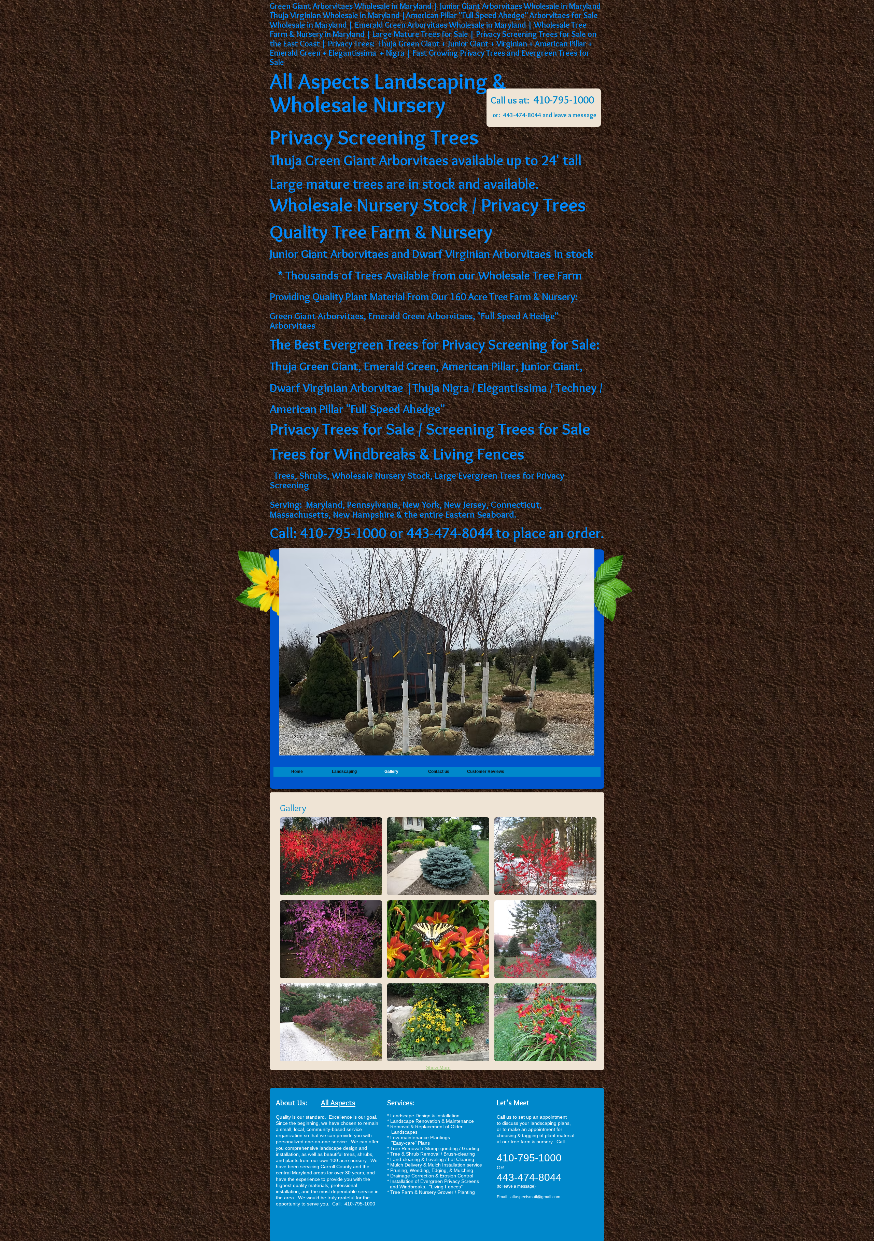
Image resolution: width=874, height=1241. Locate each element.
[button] (331, 856)
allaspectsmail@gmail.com (535, 1197)
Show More (438, 1067)
